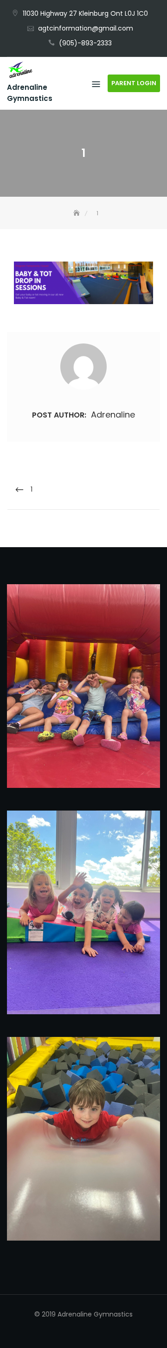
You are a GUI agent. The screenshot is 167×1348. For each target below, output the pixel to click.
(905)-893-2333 (85, 43)
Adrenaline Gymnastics (29, 92)
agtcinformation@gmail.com (85, 28)
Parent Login (133, 83)
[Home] (77, 213)
